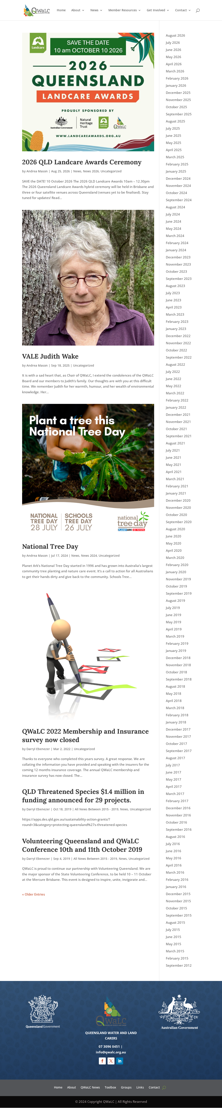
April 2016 (174, 865)
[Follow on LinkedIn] (119, 1060)
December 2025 (178, 92)
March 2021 (175, 479)
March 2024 (175, 235)
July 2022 (173, 371)
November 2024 (178, 185)
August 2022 (175, 364)
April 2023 (174, 307)
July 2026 (173, 42)
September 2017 (179, 751)
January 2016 (176, 886)
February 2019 (177, 643)
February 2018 (177, 715)
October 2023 (176, 271)
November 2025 (178, 100)
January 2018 (176, 722)
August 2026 (175, 35)
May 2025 (173, 142)
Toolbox (110, 1087)
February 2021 (177, 486)
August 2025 (175, 121)
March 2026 (175, 71)
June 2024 (173, 221)
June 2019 (173, 615)
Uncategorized (111, 171)
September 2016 (179, 829)
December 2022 (178, 336)
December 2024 (178, 178)
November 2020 (178, 507)
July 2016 (173, 844)
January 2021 (176, 493)
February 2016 (177, 879)
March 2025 (175, 157)
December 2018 (178, 658)
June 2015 (173, 937)
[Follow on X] (111, 1060)
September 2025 (179, 114)
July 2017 (173, 765)
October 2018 (176, 672)
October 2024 (176, 193)
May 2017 (173, 779)
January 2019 (176, 650)
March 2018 (175, 708)
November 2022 (178, 343)
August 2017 (175, 758)
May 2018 (173, 693)
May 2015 (173, 944)
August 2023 (175, 286)
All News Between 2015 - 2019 (96, 809)
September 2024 (179, 200)
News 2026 (91, 171)
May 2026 (173, 57)
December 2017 (178, 729)
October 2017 (176, 743)
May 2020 (173, 543)
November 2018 (178, 665)
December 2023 (178, 257)
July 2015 (173, 929)
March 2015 (175, 951)
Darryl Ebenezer (38, 749)
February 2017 (177, 801)
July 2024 (173, 214)
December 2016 (178, 808)
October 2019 (176, 586)
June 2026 (173, 49)
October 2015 (176, 908)
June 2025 (173, 135)
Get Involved (156, 10)
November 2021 (178, 421)
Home (61, 10)
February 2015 (177, 958)
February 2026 (177, 78)
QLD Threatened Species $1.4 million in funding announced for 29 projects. (83, 795)
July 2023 (173, 293)
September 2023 (179, 278)
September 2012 (179, 965)
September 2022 (179, 357)
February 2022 (177, 400)
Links (140, 1087)
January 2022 (176, 407)
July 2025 (173, 128)
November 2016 (178, 815)
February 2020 (177, 565)
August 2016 (175, 836)
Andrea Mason (37, 171)
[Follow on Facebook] (102, 1060)
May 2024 (173, 228)
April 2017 (174, 786)
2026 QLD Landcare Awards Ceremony (82, 162)
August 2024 (175, 207)
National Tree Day (50, 546)
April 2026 (174, 64)
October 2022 (176, 350)
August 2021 (175, 443)
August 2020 (175, 529)
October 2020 (176, 514)
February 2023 (177, 321)
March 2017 (175, 793)
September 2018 (179, 679)
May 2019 (173, 622)
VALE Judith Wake (50, 356)
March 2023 (175, 314)
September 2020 (179, 522)
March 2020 (175, 557)
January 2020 (176, 572)
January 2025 (176, 171)
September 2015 (179, 915)
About (75, 10)
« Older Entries (33, 894)
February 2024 (177, 243)
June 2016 (173, 851)
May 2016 (173, 858)
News (94, 10)
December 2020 (178, 500)
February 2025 (177, 164)
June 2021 (173, 457)
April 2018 (174, 700)
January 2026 (176, 85)
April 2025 (174, 150)
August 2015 (175, 922)
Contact (181, 10)
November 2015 (178, 901)
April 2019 (174, 629)
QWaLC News (90, 1087)
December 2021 (178, 414)
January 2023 (176, 328)
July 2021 (173, 450)
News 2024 (89, 555)
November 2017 (178, 736)
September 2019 (179, 593)
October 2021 (176, 429)
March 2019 (175, 636)
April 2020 (174, 550)
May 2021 (173, 464)
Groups (126, 1087)
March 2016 (175, 872)
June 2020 (173, 536)
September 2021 (179, 436)
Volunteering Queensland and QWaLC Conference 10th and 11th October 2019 (82, 845)
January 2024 (176, 250)
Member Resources (122, 10)
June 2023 (173, 300)
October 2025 (176, 107)
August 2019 (175, 600)
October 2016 (176, 822)
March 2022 (175, 393)
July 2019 (173, 607)
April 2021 (174, 472)
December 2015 (178, 894)
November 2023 (178, 264)
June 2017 (173, 772)
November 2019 (178, 579)
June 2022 (173, 379)
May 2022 (173, 386)
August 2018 (175, 686)
